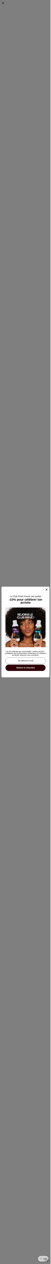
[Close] (45, 591)
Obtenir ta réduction (24, 667)
